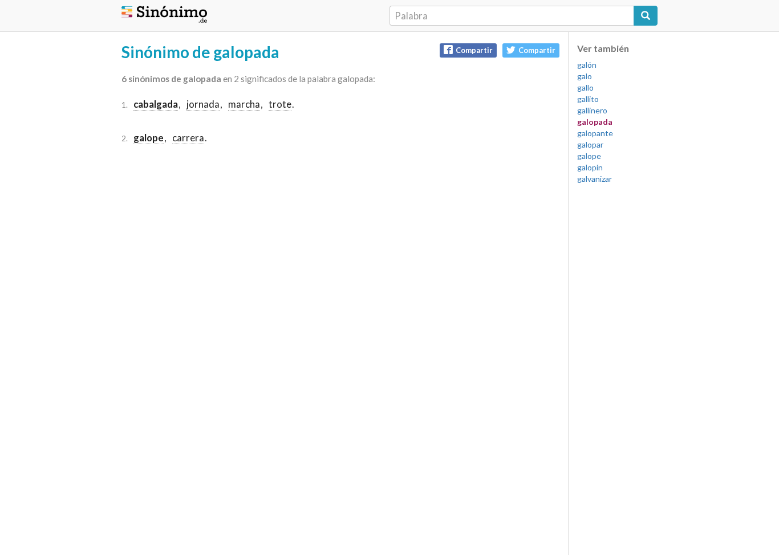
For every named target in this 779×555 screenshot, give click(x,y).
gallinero (592, 110)
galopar (590, 144)
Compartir (474, 50)
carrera (188, 138)
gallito (588, 99)
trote (280, 104)
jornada (203, 104)
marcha (244, 104)
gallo (585, 87)
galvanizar (594, 178)
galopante (595, 133)
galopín (590, 167)
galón (587, 65)
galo (584, 76)
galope (589, 156)
